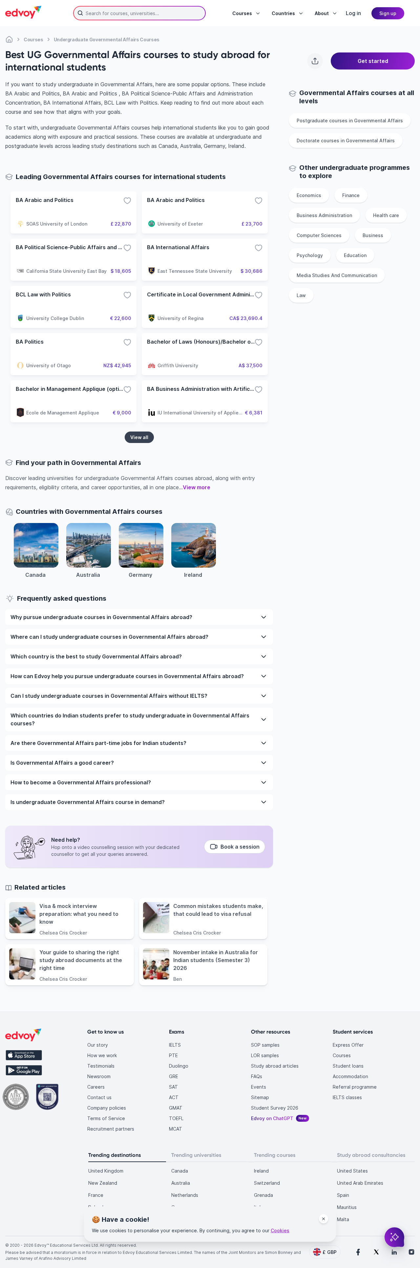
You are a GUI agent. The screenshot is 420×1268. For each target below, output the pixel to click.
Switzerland (267, 1183)
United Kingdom (105, 1171)
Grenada (263, 1195)
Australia (180, 1183)
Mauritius (347, 1207)
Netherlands (184, 1195)
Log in (353, 13)
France (95, 1195)
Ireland (261, 1171)
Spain (343, 1195)
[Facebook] (358, 1252)
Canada (179, 1171)
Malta (343, 1219)
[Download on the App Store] (23, 1055)
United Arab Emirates (360, 1183)
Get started (373, 61)
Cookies (280, 1230)
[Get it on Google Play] (23, 1070)
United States (352, 1171)
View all (139, 437)
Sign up (387, 13)
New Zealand (102, 1183)
